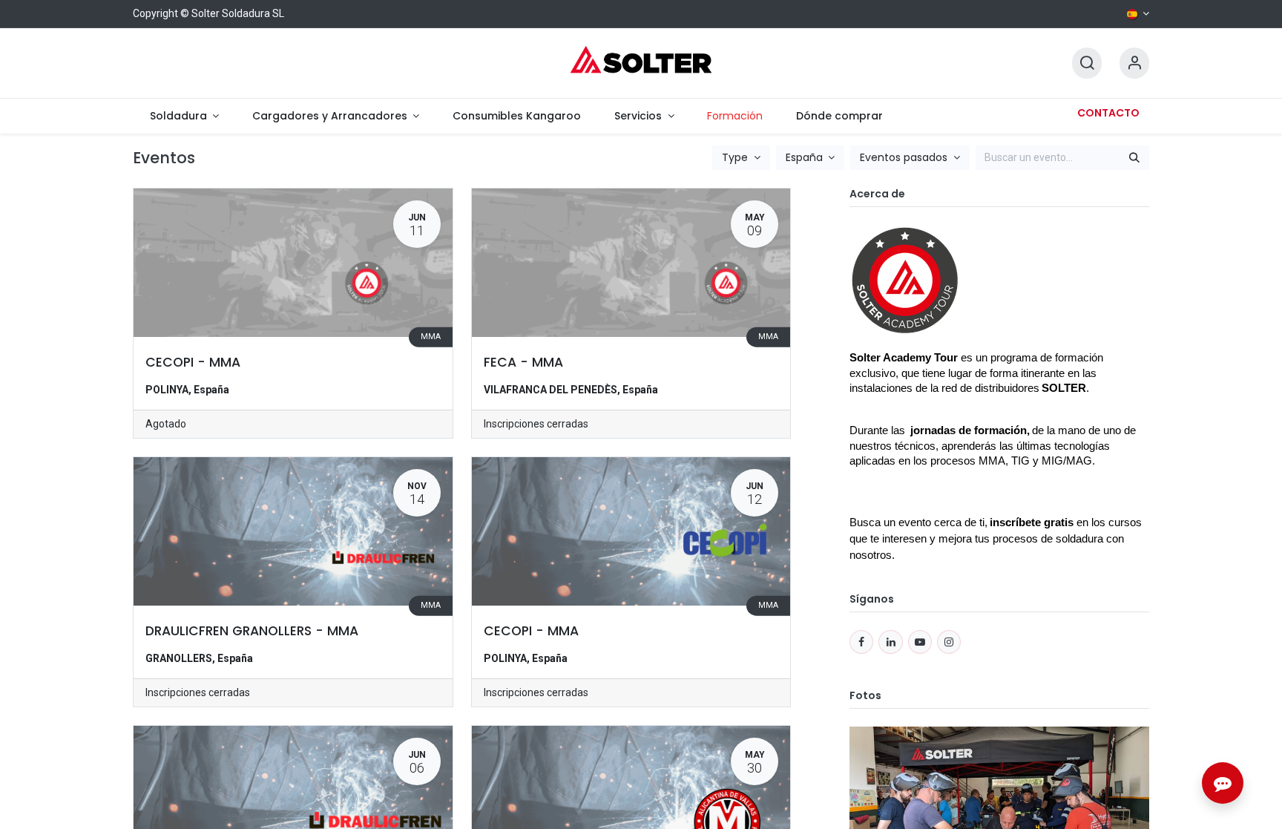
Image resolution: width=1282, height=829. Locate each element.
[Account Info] (1134, 63)
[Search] (1087, 63)
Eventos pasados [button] (905, 157)
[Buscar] (1134, 158)
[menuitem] (184, 116)
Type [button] (736, 157)
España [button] (806, 157)
